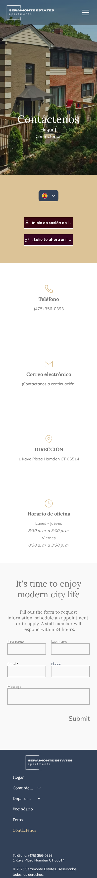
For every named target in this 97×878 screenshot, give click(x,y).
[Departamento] (39, 798)
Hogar (18, 777)
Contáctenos (24, 830)
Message (14, 686)
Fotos (18, 819)
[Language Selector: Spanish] (48, 195)
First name (15, 641)
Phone (56, 664)
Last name (59, 641)
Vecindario (23, 808)
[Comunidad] (39, 788)
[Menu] (86, 12)
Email (11, 664)
